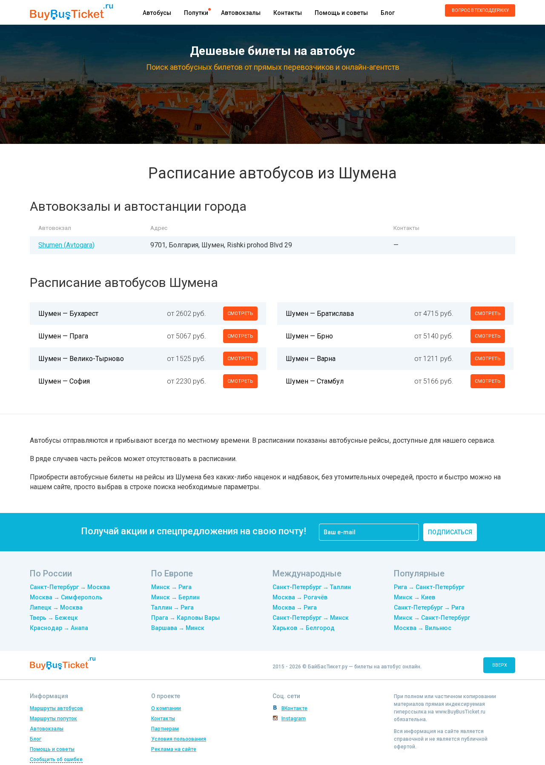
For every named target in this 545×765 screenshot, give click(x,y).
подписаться (450, 532)
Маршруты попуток (53, 719)
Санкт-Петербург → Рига (429, 607)
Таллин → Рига (172, 607)
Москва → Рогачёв (299, 597)
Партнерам (165, 729)
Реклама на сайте (173, 749)
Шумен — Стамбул (315, 381)
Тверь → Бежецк (54, 617)
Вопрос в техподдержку (480, 10)
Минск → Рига (171, 587)
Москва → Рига (294, 607)
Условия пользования (178, 739)
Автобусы (157, 12)
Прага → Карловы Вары (185, 617)
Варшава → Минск (177, 628)
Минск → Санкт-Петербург (432, 617)
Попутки (196, 12)
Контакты (287, 12)
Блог (388, 12)
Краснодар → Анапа (59, 628)
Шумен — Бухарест (68, 313)
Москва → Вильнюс (422, 628)
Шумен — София (64, 381)
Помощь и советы (341, 12)
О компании (166, 708)
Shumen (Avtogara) (66, 245)
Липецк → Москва (56, 607)
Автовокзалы (241, 12)
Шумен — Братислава (320, 313)
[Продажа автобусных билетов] (71, 12)
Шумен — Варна (311, 359)
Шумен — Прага (63, 336)
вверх (499, 665)
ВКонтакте (294, 708)
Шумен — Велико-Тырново (81, 359)
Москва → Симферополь (66, 597)
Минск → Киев (414, 597)
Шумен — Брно (309, 336)
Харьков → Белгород (303, 628)
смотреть (240, 313)
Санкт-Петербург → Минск (310, 617)
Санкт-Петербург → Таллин (311, 587)
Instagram (293, 719)
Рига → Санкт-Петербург (429, 587)
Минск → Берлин (175, 597)
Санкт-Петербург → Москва (70, 587)
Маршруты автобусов (56, 708)
